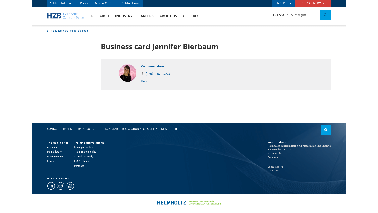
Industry (123, 15)
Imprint (68, 129)
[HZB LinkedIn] (51, 186)
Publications (130, 3)
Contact (53, 129)
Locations (273, 170)
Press (84, 3)
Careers (146, 15)
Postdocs (79, 166)
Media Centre (105, 3)
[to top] (326, 130)
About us (168, 15)
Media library (54, 151)
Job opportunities (83, 147)
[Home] (65, 16)
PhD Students (81, 161)
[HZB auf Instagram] (60, 186)
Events (50, 161)
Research (100, 15)
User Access (194, 15)
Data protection (89, 129)
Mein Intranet (63, 3)
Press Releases (55, 156)
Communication (152, 66)
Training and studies (85, 151)
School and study (83, 156)
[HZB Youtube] (70, 186)
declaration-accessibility (139, 129)
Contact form (275, 166)
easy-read (111, 129)
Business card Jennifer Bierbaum (70, 30)
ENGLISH (281, 3)
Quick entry (311, 3)
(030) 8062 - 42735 (158, 74)
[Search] (325, 15)
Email (145, 81)
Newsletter (169, 129)
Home (48, 30)
